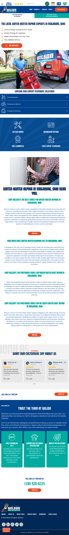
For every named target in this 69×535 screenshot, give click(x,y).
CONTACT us (61, 394)
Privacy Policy (21, 514)
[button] (37, 9)
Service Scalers (52, 514)
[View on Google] (5, 363)
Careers (3, 514)
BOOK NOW (61, 9)
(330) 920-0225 (34, 484)
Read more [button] (6, 375)
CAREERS (44, 9)
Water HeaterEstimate (17, 15)
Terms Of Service (32, 514)
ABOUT (50, 9)
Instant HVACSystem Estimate (52, 15)
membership (42, 514)
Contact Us (11, 514)
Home (31, 9)
